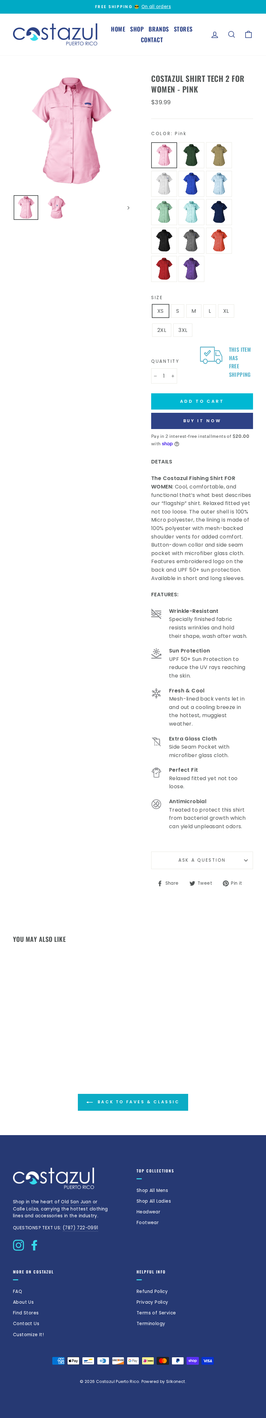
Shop (137, 29)
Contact (152, 39)
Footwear (148, 1223)
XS (160, 311)
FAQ (17, 1291)
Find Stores (26, 1313)
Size (157, 298)
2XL (161, 330)
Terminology (151, 1324)
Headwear (148, 1212)
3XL (182, 330)
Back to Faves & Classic (137, 1102)
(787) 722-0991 (80, 1228)
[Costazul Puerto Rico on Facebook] (34, 1243)
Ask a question (202, 860)
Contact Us (26, 1324)
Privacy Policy (152, 1302)
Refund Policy (152, 1291)
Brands (159, 29)
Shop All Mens (152, 1190)
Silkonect (175, 1381)
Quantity (165, 361)
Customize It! (28, 1335)
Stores (183, 29)
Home (118, 29)
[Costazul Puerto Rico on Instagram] (18, 1243)
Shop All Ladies (154, 1201)
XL (226, 311)
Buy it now (202, 421)
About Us (23, 1302)
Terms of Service (156, 1313)
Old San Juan (76, 1202)
